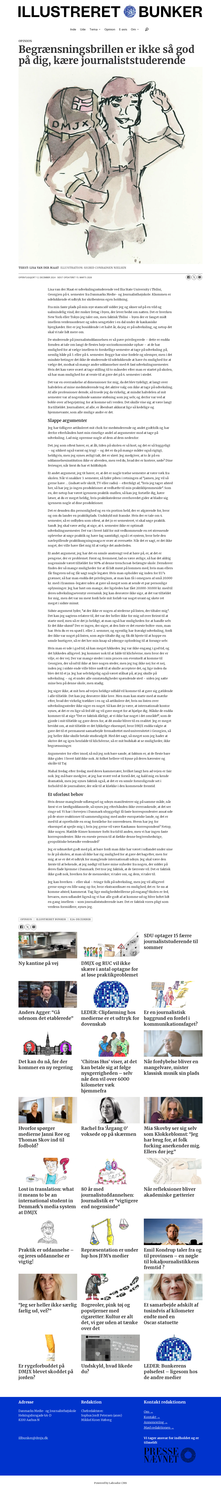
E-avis (123, 29)
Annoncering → (156, 1422)
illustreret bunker (51, 919)
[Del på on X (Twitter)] (194, 277)
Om (133, 29)
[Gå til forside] (110, 12)
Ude (83, 29)
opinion (26, 919)
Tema (93, 29)
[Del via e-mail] (199, 277)
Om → (148, 1412)
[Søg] (147, 30)
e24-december (80, 919)
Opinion (109, 29)
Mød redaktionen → (159, 1428)
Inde (73, 29)
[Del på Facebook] (188, 277)
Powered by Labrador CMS (110, 1483)
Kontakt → (152, 1417)
